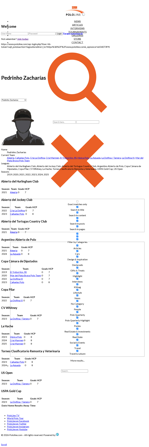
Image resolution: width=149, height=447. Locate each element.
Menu (74, 7)
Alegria (10, 157)
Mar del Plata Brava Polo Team (25, 275)
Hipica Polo (83, 157)
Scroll (4, 444)
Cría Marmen (52, 157)
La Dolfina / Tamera (111, 157)
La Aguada (95, 157)
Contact (77, 42)
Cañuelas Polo (22, 157)
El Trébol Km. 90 (68, 157)
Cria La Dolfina (37, 157)
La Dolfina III (128, 157)
